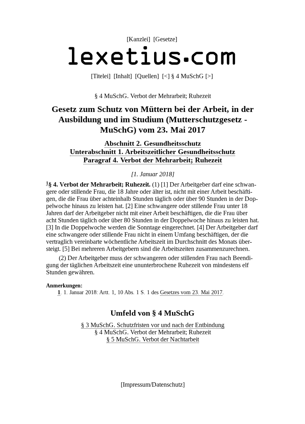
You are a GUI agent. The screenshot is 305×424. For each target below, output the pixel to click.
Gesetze (165, 39)
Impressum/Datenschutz (153, 384)
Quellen (147, 76)
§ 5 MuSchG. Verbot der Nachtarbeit (152, 339)
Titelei (100, 76)
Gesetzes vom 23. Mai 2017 (191, 292)
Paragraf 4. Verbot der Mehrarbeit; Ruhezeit (152, 160)
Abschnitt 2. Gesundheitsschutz (152, 143)
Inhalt (123, 76)
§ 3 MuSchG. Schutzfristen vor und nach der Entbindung (152, 325)
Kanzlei (138, 39)
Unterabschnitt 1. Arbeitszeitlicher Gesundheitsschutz (152, 152)
